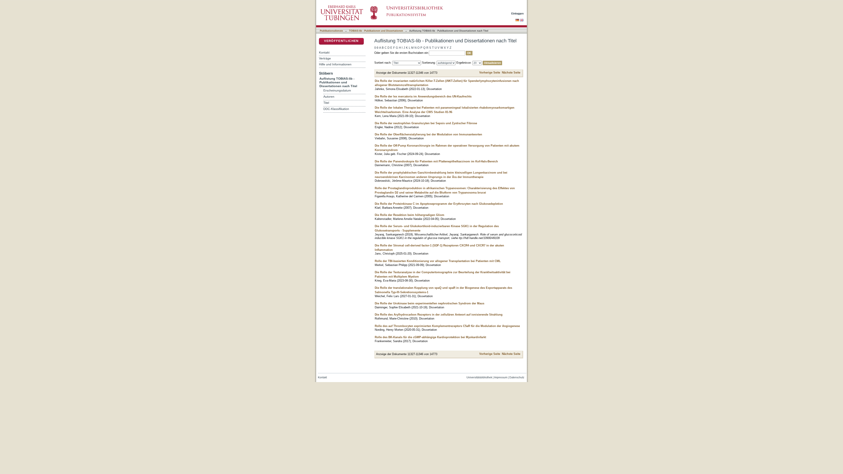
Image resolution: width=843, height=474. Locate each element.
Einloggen (517, 13)
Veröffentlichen (341, 41)
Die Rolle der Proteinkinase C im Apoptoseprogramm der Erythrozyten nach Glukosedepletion (439, 203)
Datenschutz (516, 377)
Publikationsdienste (331, 30)
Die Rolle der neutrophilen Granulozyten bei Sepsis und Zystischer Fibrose (426, 123)
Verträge (325, 58)
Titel (326, 102)
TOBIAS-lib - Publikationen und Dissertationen (376, 30)
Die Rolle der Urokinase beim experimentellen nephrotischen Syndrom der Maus (429, 303)
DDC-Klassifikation (336, 109)
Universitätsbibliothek (479, 377)
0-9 (376, 47)
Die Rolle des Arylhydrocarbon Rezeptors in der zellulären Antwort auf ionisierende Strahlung (439, 314)
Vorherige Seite (489, 72)
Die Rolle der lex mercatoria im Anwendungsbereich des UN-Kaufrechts (423, 96)
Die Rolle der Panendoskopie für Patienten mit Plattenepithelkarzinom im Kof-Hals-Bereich (436, 161)
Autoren (328, 96)
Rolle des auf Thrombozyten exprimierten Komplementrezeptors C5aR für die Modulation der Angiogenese (447, 326)
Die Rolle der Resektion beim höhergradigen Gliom (409, 215)
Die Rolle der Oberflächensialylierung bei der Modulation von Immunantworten (428, 134)
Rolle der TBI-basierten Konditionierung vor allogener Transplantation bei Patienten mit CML (438, 261)
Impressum (500, 377)
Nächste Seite (511, 72)
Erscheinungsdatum (337, 90)
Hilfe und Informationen (335, 64)
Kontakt (324, 52)
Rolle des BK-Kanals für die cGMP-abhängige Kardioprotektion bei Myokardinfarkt (430, 337)
